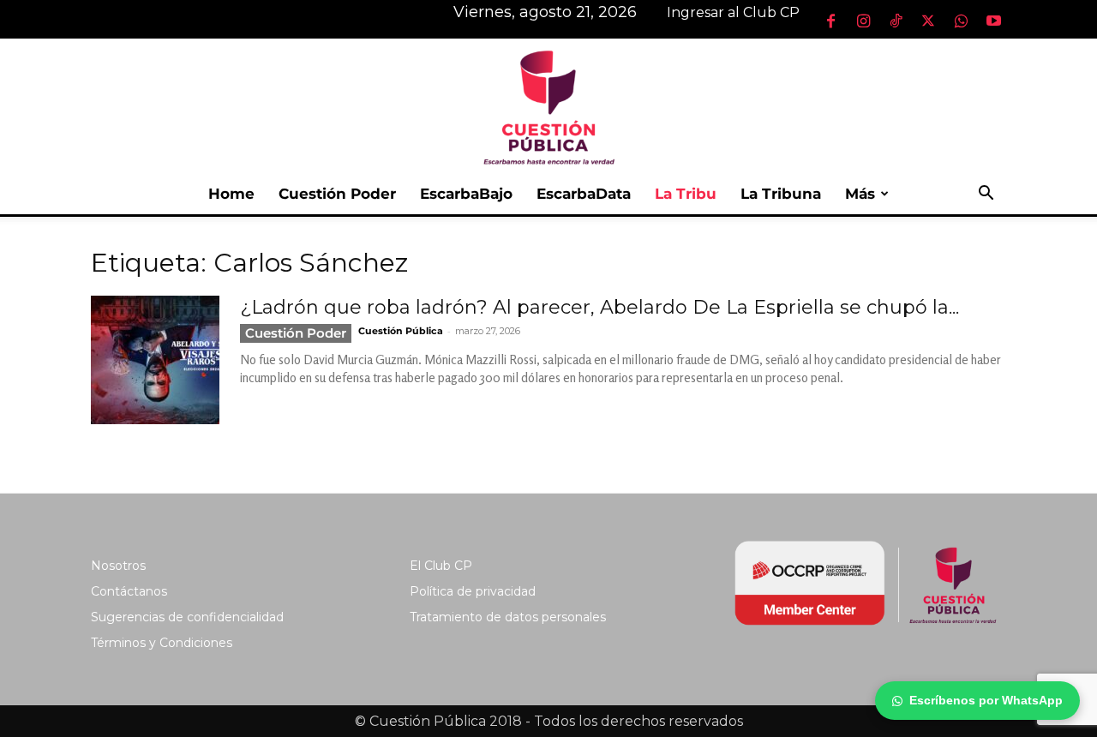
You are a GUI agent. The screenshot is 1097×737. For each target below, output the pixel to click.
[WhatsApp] (961, 21)
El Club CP (441, 565)
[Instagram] (863, 21)
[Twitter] (928, 21)
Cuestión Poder (337, 193)
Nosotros (118, 565)
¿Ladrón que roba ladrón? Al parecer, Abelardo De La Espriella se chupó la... (599, 307)
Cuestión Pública (400, 331)
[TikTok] (895, 21)
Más (860, 193)
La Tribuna (780, 193)
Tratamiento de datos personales (508, 617)
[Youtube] (993, 21)
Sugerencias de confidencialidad (187, 617)
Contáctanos (129, 591)
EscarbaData (584, 193)
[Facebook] (830, 21)
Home (231, 193)
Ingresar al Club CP (733, 12)
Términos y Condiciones (161, 642)
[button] (985, 195)
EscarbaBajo (466, 193)
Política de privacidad (473, 591)
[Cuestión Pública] (548, 106)
